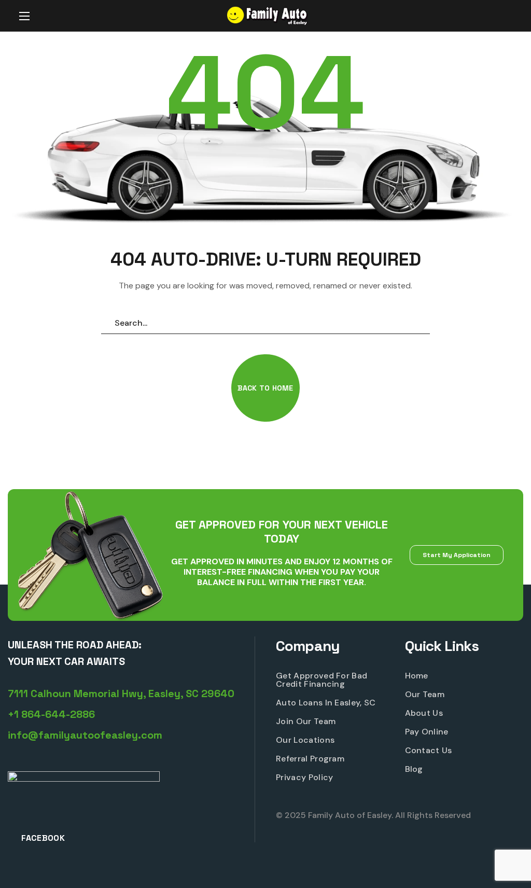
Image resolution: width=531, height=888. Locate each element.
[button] (501, 16)
